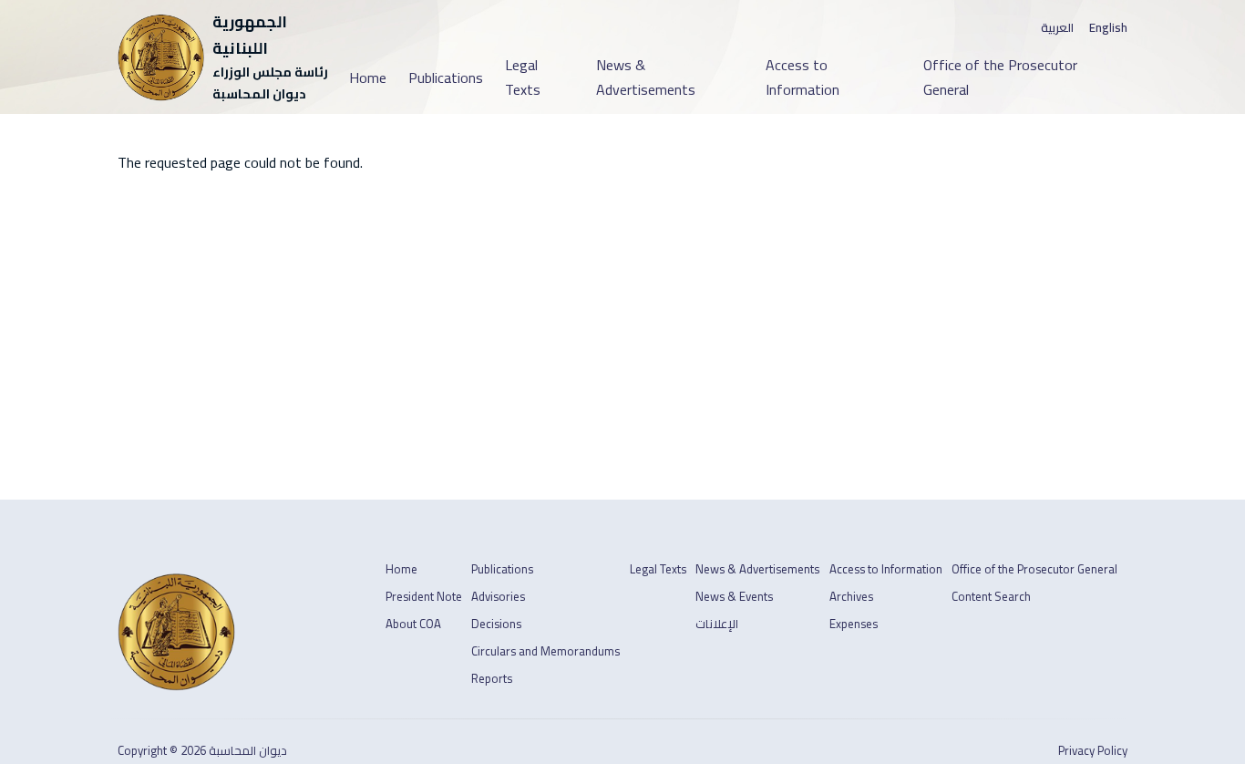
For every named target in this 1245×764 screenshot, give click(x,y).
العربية (1057, 27)
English (1108, 27)
